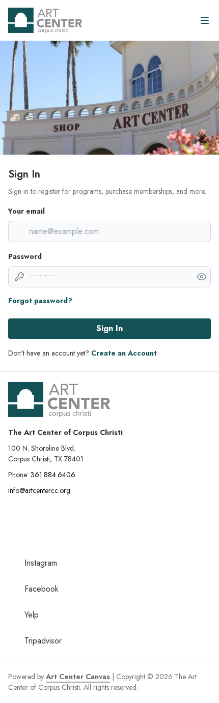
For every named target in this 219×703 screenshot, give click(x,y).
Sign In (109, 328)
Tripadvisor (43, 641)
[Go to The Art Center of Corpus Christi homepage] (45, 20)
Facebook (41, 589)
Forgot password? (40, 301)
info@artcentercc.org (39, 490)
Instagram (40, 563)
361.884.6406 (53, 475)
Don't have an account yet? (82, 353)
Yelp (31, 615)
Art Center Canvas (78, 676)
